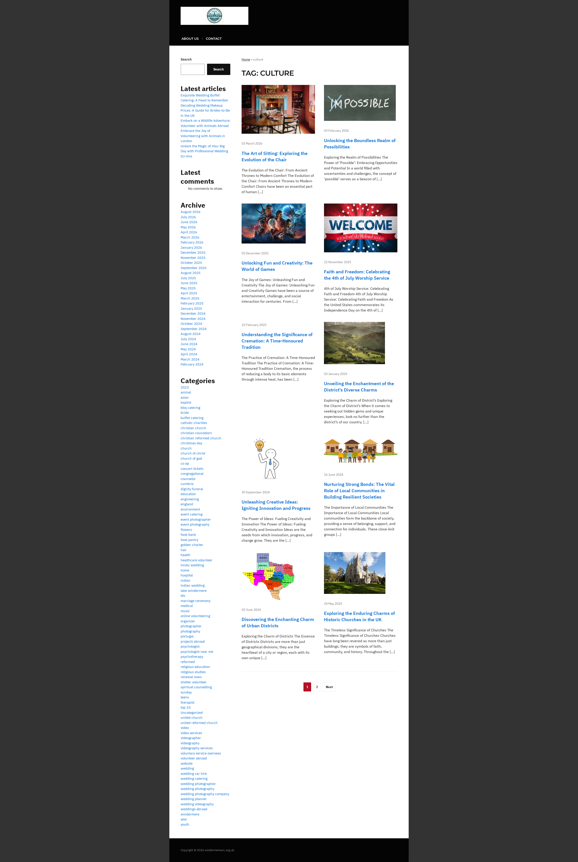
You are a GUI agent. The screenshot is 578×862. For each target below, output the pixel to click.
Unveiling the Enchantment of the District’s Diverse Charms (359, 386)
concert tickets (192, 468)
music (185, 611)
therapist (187, 702)
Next (329, 687)
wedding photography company (205, 794)
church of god (191, 458)
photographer (191, 626)
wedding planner (194, 799)
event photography (195, 524)
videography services (197, 748)
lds (183, 595)
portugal (187, 636)
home (185, 570)
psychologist (190, 646)
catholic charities (194, 423)
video (185, 728)
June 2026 (189, 222)
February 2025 (192, 303)
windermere (190, 814)
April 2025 (189, 293)
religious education (195, 667)
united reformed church (199, 723)
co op (185, 463)
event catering (192, 514)
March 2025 (190, 298)
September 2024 (194, 329)
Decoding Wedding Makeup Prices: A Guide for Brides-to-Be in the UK (205, 110)
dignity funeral (192, 489)
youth (185, 824)
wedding (187, 768)
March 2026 (190, 237)
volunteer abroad (194, 758)
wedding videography (197, 804)
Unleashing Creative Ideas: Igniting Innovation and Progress (276, 505)
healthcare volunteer (196, 560)
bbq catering (190, 407)
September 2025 (194, 268)
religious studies (193, 672)
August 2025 (190, 273)
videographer (191, 738)
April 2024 (189, 354)
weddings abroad (194, 809)
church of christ (193, 453)
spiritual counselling (196, 687)
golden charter (192, 545)
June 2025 (189, 283)
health (185, 555)
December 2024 (193, 313)
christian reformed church (201, 438)
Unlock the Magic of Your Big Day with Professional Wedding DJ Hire (204, 151)
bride (185, 412)
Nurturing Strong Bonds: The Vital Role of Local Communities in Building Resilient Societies (359, 490)
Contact (213, 39)
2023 (185, 387)
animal (186, 392)
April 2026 (189, 232)
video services (191, 733)
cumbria (187, 484)
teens (185, 697)
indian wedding (193, 585)
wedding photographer (198, 784)
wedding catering (194, 778)
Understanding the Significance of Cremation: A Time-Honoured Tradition (277, 340)
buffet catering (192, 418)
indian (185, 580)
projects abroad (193, 641)
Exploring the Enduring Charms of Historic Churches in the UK (359, 616)
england (187, 504)
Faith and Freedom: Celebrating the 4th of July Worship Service (357, 275)
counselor (188, 479)
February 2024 (192, 364)
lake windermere (194, 590)
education (188, 494)
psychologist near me (197, 651)
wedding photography (197, 789)
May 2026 (188, 227)
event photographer (196, 519)
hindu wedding (192, 565)
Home (246, 59)
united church (192, 717)
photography (190, 631)
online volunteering (195, 616)
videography (190, 743)
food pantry (189, 540)
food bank (188, 534)
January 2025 (191, 308)
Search (186, 59)
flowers (186, 529)
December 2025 (193, 252)
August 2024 (190, 334)
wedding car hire (194, 773)
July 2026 (188, 217)
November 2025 (193, 257)
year (184, 819)
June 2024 (189, 344)
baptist (186, 402)
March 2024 (190, 359)
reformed (188, 662)
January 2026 (191, 247)
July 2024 (188, 339)
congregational (192, 473)
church (186, 448)
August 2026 (190, 212)
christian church (193, 428)
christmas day (191, 443)
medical (187, 606)
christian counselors (196, 433)
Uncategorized (192, 712)
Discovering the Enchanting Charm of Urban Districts (278, 622)
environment (190, 509)
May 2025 (188, 288)
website (187, 763)
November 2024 (193, 318)
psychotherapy (192, 656)
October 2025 (191, 262)
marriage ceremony (195, 601)
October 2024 (191, 323)
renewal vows (191, 677)
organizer (188, 621)
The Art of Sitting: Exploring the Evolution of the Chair (275, 156)
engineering (190, 499)
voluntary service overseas (201, 753)
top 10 (186, 707)
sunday (186, 692)
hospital (187, 575)
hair (184, 550)
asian (185, 397)
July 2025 (188, 278)
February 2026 (192, 242)
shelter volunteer (194, 682)
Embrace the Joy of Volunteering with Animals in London (203, 136)
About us (190, 39)
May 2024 (188, 349)
